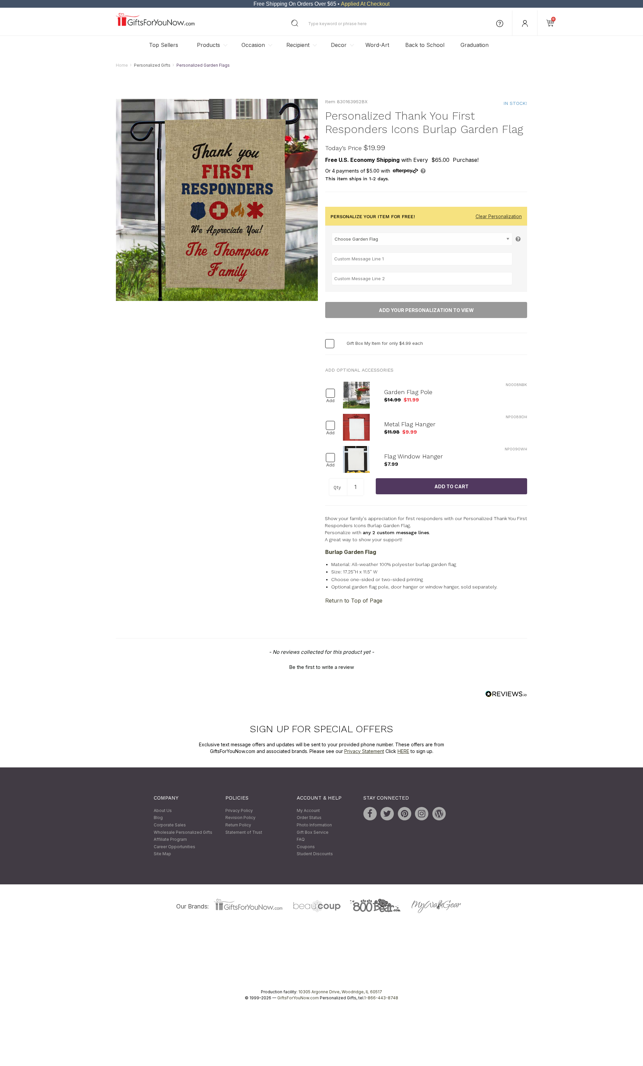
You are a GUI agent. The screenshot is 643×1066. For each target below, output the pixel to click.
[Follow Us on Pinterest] (404, 813)
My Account (308, 810)
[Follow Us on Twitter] (387, 813)
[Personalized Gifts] (155, 24)
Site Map (162, 854)
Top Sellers (163, 45)
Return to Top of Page (353, 600)
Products (208, 45)
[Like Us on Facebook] (370, 813)
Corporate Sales (170, 824)
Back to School (424, 45)
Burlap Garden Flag (350, 552)
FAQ (301, 839)
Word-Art (377, 45)
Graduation (474, 45)
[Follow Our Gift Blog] (439, 813)
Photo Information (314, 824)
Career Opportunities (174, 846)
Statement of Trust (243, 832)
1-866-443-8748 (381, 997)
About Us (163, 810)
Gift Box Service (313, 832)
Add (330, 401)
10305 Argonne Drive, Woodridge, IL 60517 (340, 991)
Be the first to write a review (321, 667)
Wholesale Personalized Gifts (183, 832)
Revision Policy (240, 817)
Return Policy (238, 824)
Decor (339, 45)
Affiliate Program (170, 839)
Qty (337, 487)
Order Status (309, 817)
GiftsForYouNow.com (298, 997)
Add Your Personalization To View (426, 310)
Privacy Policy (239, 810)
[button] (321, 666)
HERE (403, 751)
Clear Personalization (499, 216)
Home (122, 65)
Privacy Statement (364, 751)
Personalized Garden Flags (203, 65)
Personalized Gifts (152, 65)
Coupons (306, 846)
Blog (158, 817)
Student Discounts (315, 854)
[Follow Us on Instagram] (421, 813)
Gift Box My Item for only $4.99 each (385, 343)
